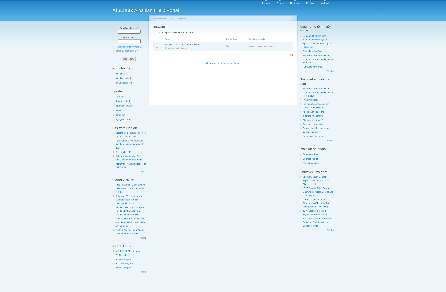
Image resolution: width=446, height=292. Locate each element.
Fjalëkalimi (129, 37)
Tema (168, 39)
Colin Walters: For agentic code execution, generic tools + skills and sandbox (130, 222)
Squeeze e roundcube (313, 124)
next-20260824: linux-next (128, 251)
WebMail (325, 3)
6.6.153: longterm (124, 267)
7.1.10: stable (122, 255)
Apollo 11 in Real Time (313, 112)
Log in (160, 32)
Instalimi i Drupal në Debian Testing (182, 44)
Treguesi (266, 3)
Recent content (123, 101)
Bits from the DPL (124, 152)
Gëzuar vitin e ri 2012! (313, 136)
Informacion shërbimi (313, 116)
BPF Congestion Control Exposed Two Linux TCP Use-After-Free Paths (317, 180)
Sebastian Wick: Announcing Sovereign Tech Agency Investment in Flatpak (129, 199)
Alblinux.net (211, 63)
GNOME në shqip (311, 163)
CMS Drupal (181, 18)
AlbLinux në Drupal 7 (313, 120)
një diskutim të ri (123, 78)
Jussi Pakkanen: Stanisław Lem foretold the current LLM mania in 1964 (130, 188)
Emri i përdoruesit (129, 28)
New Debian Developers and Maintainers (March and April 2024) (129, 144)
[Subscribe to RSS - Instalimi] (291, 55)
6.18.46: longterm (124, 259)
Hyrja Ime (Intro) (310, 100)
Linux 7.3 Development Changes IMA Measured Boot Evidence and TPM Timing (316, 203)
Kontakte (310, 3)
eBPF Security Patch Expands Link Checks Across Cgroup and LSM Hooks (318, 192)
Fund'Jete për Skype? (313, 67)
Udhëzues (295, 3)
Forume (280, 3)
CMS (172, 18)
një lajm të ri (121, 74)
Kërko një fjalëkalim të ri (127, 51)
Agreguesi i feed (123, 119)
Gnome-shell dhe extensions (316, 128)
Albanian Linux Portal (145, 10)
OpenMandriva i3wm (312, 51)
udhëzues (120, 115)
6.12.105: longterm (124, 263)
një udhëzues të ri (124, 83)
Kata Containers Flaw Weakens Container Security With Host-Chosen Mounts (318, 222)
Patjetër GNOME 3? (312, 132)
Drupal (237, 63)
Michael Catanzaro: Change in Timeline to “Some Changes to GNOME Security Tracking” (130, 211)
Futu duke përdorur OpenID (128, 47)
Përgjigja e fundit (256, 39)
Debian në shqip (310, 154)
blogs (118, 110)
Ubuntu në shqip (310, 159)
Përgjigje (230, 39)
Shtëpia (156, 18)
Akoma (143, 171)
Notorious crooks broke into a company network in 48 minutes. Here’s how (318, 59)
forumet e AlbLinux (124, 106)
